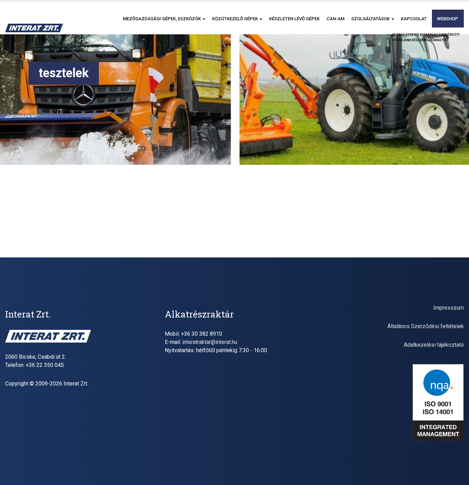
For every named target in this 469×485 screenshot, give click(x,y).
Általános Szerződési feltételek (425, 326)
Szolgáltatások (371, 18)
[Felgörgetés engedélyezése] (455, 471)
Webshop (447, 18)
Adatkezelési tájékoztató (434, 345)
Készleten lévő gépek (294, 18)
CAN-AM (335, 18)
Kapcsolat (414, 18)
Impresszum (448, 307)
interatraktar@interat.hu (209, 342)
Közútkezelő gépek (235, 18)
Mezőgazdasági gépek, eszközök (162, 18)
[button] (203, 18)
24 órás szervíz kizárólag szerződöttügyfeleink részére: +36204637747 (426, 37)
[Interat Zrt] (34, 28)
